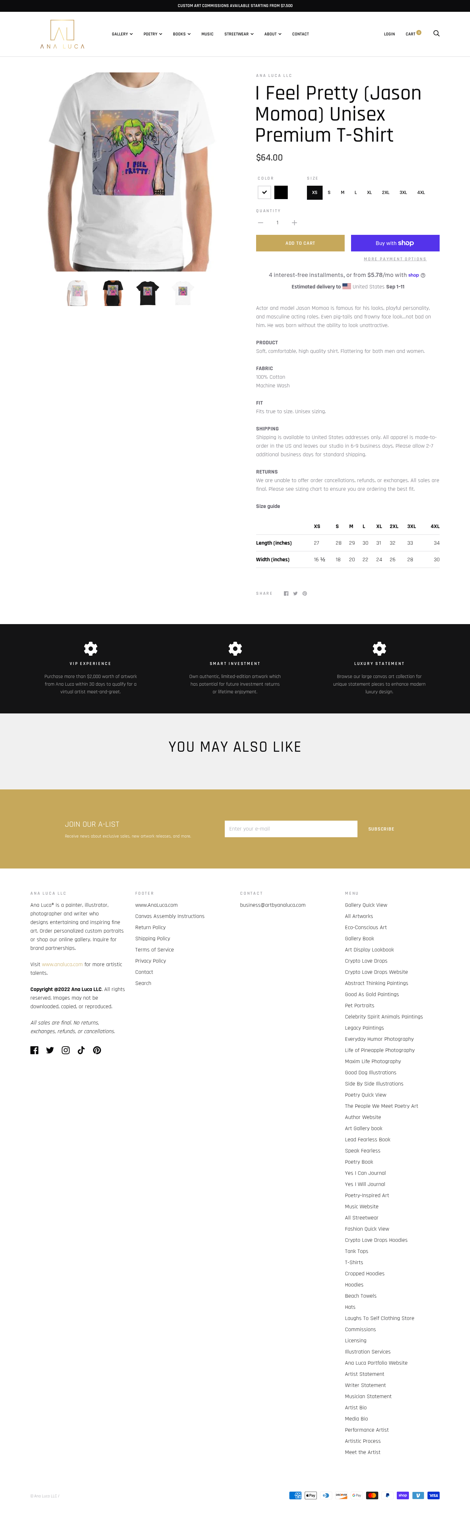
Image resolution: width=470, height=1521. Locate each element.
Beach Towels (361, 1296)
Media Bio (356, 1418)
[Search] (436, 34)
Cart (413, 34)
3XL (403, 192)
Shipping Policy (152, 938)
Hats (350, 1307)
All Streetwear (362, 1217)
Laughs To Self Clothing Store (379, 1318)
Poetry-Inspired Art (367, 1195)
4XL (421, 192)
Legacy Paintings (364, 1028)
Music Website (362, 1206)
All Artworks (359, 916)
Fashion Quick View (367, 1229)
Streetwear (236, 34)
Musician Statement (368, 1396)
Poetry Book (359, 1162)
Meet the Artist (362, 1452)
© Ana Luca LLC (43, 1496)
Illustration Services (368, 1351)
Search (143, 983)
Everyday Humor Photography (379, 1039)
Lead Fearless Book (367, 1139)
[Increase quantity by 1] (294, 222)
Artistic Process (363, 1441)
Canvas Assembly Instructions (170, 916)
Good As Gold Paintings (372, 994)
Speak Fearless (362, 1150)
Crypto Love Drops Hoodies (376, 1240)
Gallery (120, 34)
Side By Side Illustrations (374, 1083)
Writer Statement (365, 1385)
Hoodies (354, 1284)
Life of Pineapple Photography (380, 1050)
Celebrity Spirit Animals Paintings (384, 1016)
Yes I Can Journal (365, 1173)
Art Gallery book (363, 1128)
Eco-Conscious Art (366, 927)
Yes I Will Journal (365, 1184)
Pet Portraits (359, 1005)
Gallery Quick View (366, 905)
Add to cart (300, 243)
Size (313, 178)
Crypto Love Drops (366, 961)
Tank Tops (356, 1251)
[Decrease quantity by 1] (260, 222)
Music (207, 34)
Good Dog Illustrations (370, 1072)
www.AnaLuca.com (156, 905)
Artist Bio (356, 1407)
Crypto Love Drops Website (376, 972)
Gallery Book (359, 938)
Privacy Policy (150, 961)
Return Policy (150, 927)
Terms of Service (154, 949)
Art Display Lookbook (369, 949)
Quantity (268, 211)
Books (179, 34)
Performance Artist (367, 1430)
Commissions (360, 1329)
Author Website (363, 1117)
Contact (300, 34)
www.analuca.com (62, 964)
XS (314, 192)
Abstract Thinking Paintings (376, 983)
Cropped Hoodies (365, 1273)
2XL (385, 192)
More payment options (395, 259)
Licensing (355, 1340)
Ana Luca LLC (274, 75)
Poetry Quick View (365, 1095)
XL (369, 192)
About (270, 34)
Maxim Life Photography (373, 1061)
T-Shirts (354, 1262)
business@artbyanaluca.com (273, 905)
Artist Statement (364, 1374)
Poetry (150, 34)
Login (389, 34)
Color (266, 178)
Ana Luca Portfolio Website (376, 1363)
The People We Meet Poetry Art (381, 1106)
